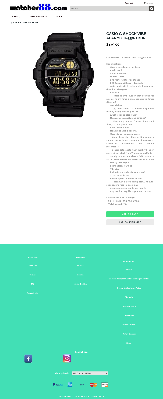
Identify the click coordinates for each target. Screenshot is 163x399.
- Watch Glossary (129, 334)
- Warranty (128, 297)
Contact (32, 275)
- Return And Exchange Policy (128, 288)
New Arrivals (38, 16)
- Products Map (128, 325)
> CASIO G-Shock (29, 22)
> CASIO (15, 22)
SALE (59, 16)
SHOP (15, 16)
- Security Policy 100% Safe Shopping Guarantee (128, 279)
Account (129, 3)
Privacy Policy (33, 293)
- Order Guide (129, 316)
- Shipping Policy (129, 306)
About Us (33, 266)
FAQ (33, 284)
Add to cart (130, 214)
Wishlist (80, 266)
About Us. (128, 270)
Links (128, 343)
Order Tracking (80, 284)
